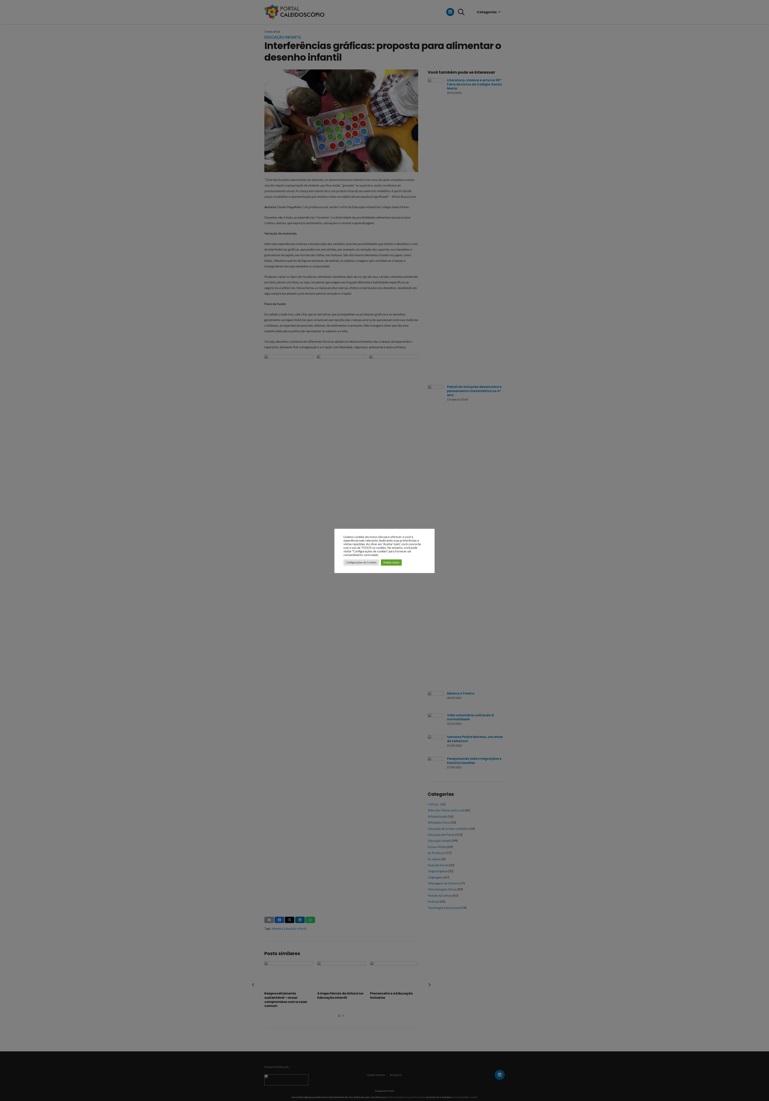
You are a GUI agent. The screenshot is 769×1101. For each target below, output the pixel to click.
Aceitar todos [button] (391, 562)
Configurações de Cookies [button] (361, 562)
